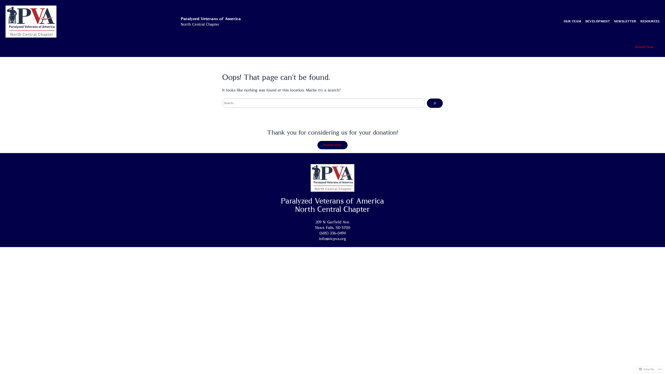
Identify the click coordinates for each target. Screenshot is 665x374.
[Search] (435, 103)
